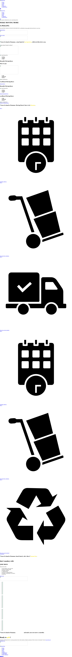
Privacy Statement (5, 654)
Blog (3, 5)
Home (3, 2)
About (3, 3)
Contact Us (4, 16)
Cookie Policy (4, 653)
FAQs (3, 4)
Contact (3, 651)
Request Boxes (4, 17)
